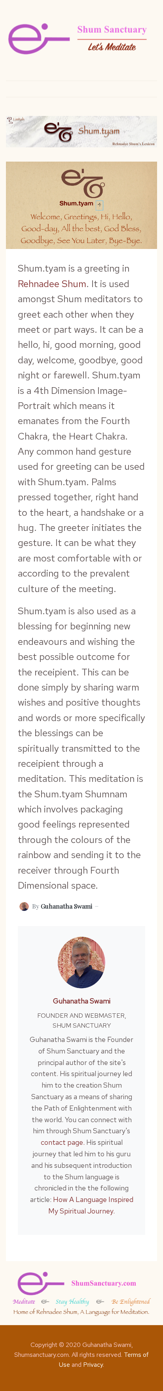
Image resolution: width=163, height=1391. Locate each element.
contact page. (63, 1142)
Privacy (93, 1364)
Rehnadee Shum (52, 284)
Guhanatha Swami (81, 1000)
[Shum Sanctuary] (78, 38)
